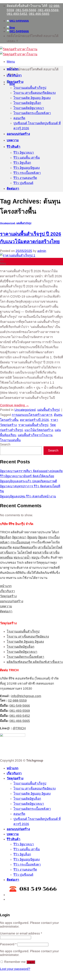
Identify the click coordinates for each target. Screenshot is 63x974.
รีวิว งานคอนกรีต (25, 178)
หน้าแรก (12, 69)
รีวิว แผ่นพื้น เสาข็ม (26, 157)
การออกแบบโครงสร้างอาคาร (32, 415)
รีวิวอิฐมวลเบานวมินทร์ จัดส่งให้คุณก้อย (27, 476)
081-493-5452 (17, 14)
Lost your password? (15, 969)
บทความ (13, 140)
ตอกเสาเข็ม (41, 552)
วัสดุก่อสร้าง (15, 82)
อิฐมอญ (32, 537)
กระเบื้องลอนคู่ (20, 542)
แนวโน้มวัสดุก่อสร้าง (39, 430)
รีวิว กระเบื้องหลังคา (27, 173)
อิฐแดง (42, 537)
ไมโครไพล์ (24, 552)
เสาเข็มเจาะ (8, 552)
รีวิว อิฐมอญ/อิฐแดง (26, 168)
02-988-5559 (17, 700)
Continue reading (14, 405)
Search (5, 444)
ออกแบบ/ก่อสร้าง (18, 134)
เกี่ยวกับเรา (14, 75)
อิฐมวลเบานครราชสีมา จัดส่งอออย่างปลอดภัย (31, 471)
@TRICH (19, 728)
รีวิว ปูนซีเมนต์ (23, 183)
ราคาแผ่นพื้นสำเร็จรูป (33, 425)
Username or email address (21, 933)
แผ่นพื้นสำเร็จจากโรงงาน (35, 435)
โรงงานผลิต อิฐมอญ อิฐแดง (32, 98)
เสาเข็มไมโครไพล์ (50, 547)
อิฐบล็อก (5, 537)
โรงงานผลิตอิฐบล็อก (27, 103)
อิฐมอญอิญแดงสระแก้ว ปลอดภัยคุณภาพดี (28, 481)
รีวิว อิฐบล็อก (22, 162)
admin (41, 251)
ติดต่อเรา (13, 188)
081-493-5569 (48, 10)
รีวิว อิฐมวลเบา (23, 152)
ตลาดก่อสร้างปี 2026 (34, 420)
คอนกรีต (19, 118)
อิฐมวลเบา (19, 537)
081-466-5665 (39, 14)
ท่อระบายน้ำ (22, 557)
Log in (31, 962)
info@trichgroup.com (26, 696)
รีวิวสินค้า (13, 146)
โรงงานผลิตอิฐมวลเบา (28, 108)
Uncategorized (7, 223)
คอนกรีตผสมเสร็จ (25, 547)
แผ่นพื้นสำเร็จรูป (23, 223)
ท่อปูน (35, 557)
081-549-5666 (26, 10)
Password (8, 944)
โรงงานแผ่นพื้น (10, 440)
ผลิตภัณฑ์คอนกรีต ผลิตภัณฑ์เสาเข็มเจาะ (35, 662)
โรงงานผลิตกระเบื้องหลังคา (32, 113)
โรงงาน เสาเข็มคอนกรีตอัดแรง (34, 93)
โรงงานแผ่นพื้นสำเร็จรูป (29, 87)
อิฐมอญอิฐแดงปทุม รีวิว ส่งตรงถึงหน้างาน (28, 496)
